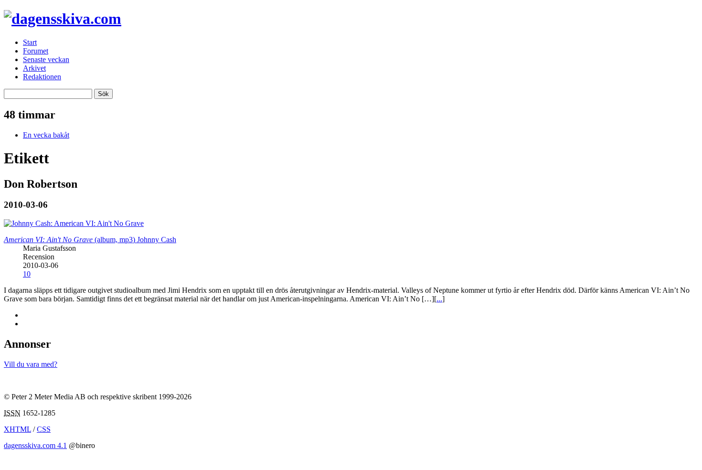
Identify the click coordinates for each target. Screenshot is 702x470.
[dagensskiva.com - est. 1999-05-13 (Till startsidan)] (62, 18)
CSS (44, 429)
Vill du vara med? (30, 364)
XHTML (17, 429)
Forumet (35, 51)
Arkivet (34, 68)
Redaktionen (42, 77)
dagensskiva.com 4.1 (35, 445)
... (439, 299)
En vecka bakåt (46, 135)
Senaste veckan (46, 59)
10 (27, 274)
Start (30, 42)
